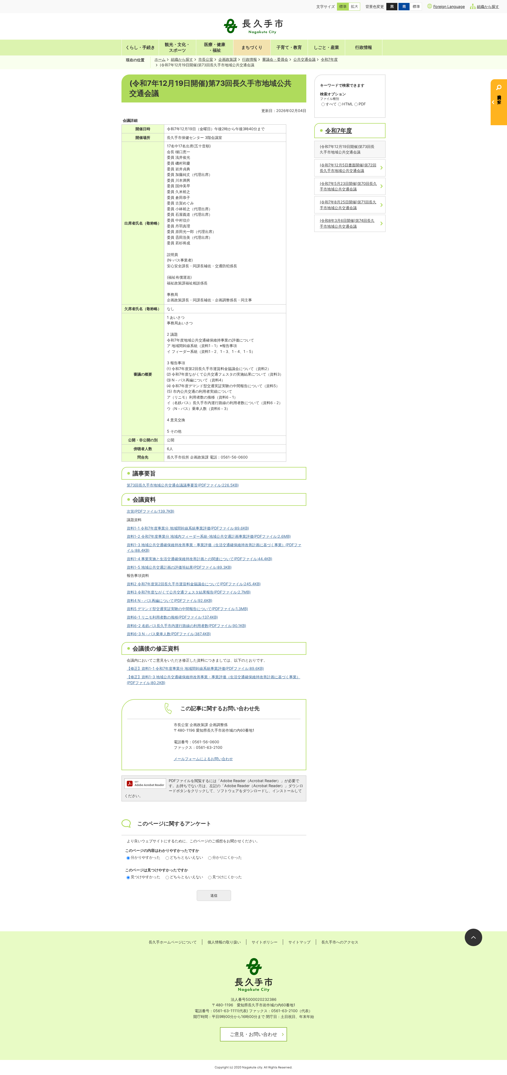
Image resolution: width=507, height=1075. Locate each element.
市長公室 (205, 59)
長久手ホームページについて (173, 942)
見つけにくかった (227, 877)
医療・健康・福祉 (214, 47)
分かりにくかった (227, 857)
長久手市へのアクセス (339, 942)
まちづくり (251, 47)
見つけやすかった (145, 877)
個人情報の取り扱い (224, 942)
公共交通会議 (304, 59)
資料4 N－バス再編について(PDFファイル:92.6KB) (169, 600)
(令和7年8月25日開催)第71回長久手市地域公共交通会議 (348, 205)
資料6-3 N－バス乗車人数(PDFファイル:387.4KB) (169, 634)
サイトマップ (299, 942)
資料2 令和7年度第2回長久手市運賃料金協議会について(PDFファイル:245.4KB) (194, 584)
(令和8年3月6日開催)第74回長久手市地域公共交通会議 (347, 223)
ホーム (160, 59)
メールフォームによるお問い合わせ (203, 758)
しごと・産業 (326, 47)
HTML (347, 104)
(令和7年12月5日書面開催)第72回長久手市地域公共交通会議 (348, 168)
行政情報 (363, 47)
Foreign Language (449, 6)
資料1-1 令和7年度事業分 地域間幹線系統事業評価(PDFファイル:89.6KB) (188, 528)
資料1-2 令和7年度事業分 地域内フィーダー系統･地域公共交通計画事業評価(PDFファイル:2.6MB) (209, 536)
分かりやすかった (145, 857)
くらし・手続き (140, 47)
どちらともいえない (186, 857)
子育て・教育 (289, 47)
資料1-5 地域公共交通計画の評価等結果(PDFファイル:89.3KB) (179, 567)
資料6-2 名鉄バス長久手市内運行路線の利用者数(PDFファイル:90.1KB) (186, 625)
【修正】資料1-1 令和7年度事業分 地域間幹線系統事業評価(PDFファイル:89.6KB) (195, 668)
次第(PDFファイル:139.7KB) (150, 511)
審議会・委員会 (275, 59)
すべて (331, 104)
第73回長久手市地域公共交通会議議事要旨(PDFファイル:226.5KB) (183, 485)
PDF (362, 104)
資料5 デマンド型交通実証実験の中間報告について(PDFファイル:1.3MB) (187, 608)
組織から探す (488, 6)
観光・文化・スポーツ (177, 47)
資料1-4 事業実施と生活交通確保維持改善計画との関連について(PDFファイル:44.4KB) (199, 559)
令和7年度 (329, 59)
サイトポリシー (265, 942)
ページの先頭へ (473, 937)
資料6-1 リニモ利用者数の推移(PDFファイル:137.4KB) (172, 617)
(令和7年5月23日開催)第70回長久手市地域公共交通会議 (348, 186)
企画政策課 (227, 59)
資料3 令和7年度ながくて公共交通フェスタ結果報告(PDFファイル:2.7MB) (189, 592)
